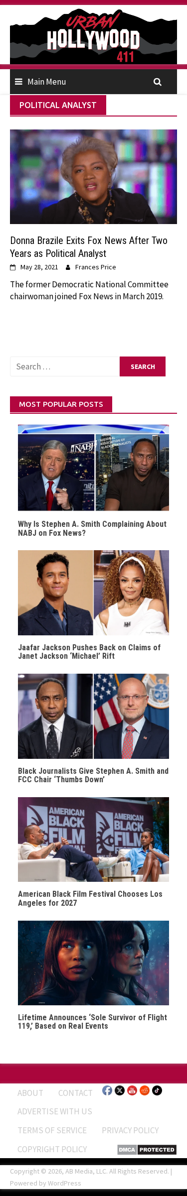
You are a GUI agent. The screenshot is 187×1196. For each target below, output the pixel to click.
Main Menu (46, 81)
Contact (75, 1092)
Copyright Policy (52, 1149)
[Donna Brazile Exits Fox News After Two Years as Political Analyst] (93, 175)
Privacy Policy (130, 1130)
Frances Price (95, 266)
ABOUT (30, 1092)
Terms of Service (52, 1130)
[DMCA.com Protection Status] (147, 1148)
